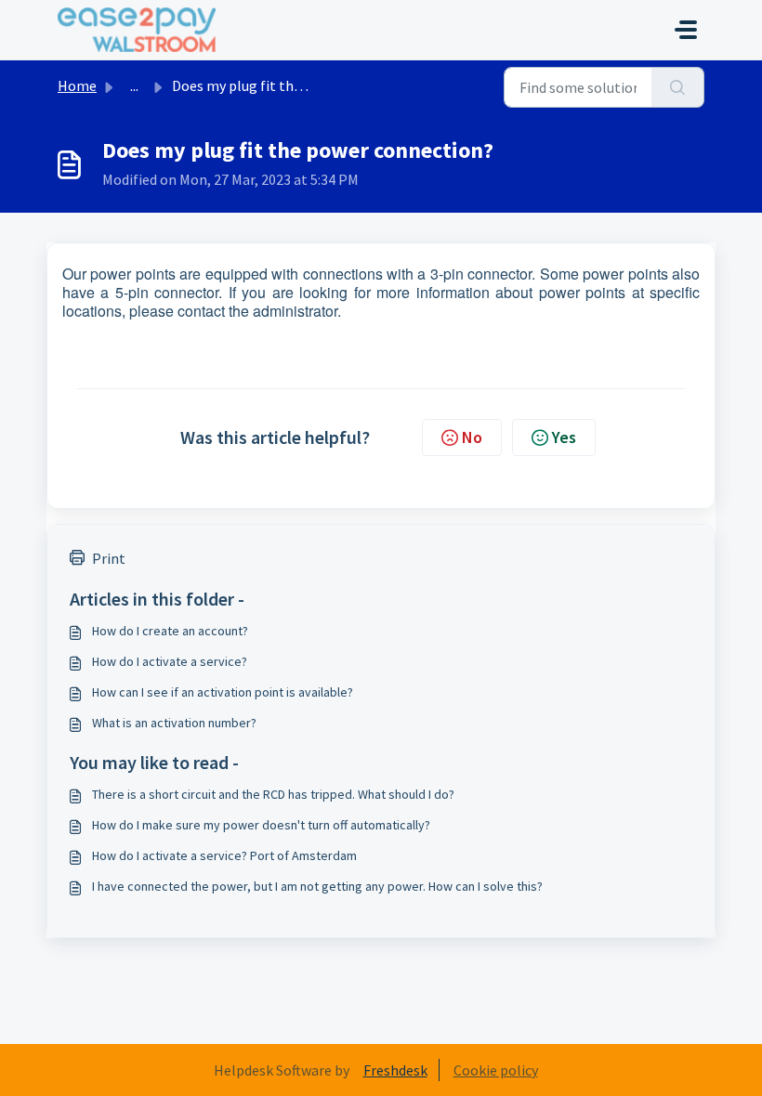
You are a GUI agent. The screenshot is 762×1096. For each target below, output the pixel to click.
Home (77, 85)
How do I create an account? (170, 630)
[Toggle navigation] (685, 29)
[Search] (677, 87)
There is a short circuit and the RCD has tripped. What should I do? (273, 794)
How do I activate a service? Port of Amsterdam (224, 855)
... (134, 85)
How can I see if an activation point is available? (222, 692)
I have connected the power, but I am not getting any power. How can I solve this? (317, 886)
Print (108, 558)
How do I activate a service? (169, 661)
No (472, 437)
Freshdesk (395, 1070)
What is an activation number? (174, 722)
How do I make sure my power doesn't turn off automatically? (261, 824)
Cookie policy (495, 1070)
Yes (564, 437)
